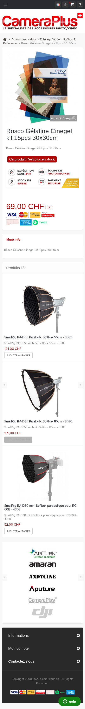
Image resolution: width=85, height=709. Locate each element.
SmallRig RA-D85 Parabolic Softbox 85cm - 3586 (38, 421)
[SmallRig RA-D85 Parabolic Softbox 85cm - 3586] (42, 391)
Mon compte (18, 648)
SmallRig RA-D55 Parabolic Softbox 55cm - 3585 (38, 337)
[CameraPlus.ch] (42, 21)
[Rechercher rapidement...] (80, 4)
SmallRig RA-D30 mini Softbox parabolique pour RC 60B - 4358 (40, 507)
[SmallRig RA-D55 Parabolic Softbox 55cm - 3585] (42, 307)
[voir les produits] (42, 553)
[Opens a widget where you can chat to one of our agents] (69, 702)
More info (13, 240)
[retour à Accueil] (4, 39)
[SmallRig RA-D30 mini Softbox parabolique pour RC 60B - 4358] (42, 475)
